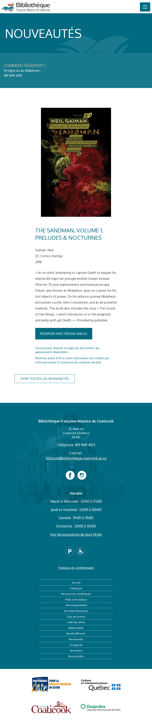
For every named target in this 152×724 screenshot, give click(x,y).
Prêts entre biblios (76, 599)
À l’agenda (76, 645)
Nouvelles (76, 650)
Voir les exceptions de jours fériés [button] (76, 534)
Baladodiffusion (76, 633)
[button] (70, 551)
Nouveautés (76, 639)
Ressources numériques (76, 593)
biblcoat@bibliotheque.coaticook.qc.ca (76, 458)
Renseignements (76, 605)
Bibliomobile (76, 627)
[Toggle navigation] (145, 6)
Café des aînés (76, 622)
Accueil (76, 582)
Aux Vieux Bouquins (76, 610)
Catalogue (76, 588)
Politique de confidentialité (76, 567)
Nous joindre (76, 656)
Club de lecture (76, 616)
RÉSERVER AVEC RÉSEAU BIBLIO (63, 334)
